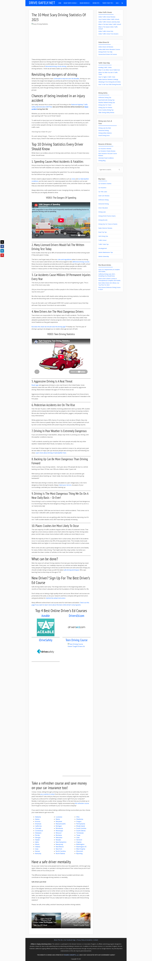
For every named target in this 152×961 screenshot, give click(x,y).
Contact (96, 940)
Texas (78, 835)
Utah (78, 837)
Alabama (38, 817)
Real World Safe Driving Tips (106, 100)
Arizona (37, 821)
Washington (80, 844)
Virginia (78, 842)
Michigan (59, 826)
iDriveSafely (45, 640)
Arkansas (38, 824)
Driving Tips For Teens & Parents (107, 224)
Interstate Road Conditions (106, 158)
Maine (58, 819)
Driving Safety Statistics (105, 133)
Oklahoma (79, 819)
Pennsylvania (80, 824)
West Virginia (80, 849)
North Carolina (61, 851)
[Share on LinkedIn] (2, 251)
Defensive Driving (103, 200)
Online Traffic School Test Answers (108, 34)
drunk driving (61, 66)
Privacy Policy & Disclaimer (84, 940)
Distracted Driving (103, 130)
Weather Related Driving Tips (106, 102)
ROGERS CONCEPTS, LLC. (71, 955)
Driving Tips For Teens (104, 105)
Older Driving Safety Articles (106, 112)
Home (59, 3)
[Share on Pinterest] (2, 255)
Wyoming (79, 853)
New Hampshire (61, 842)
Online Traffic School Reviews (106, 17)
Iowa (36, 849)
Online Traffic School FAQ (105, 31)
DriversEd (74, 616)
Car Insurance (102, 187)
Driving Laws (102, 212)
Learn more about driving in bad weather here (51, 453)
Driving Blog (101, 160)
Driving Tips (96, 3)
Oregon (78, 821)
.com (81, 616)
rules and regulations (64, 259)
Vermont (79, 840)
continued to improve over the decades (66, 79)
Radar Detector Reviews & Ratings (108, 79)
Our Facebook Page (69, 940)
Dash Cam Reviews (103, 196)
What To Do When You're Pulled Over (109, 70)
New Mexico (60, 847)
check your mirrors (65, 485)
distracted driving (51, 66)
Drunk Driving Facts (104, 135)
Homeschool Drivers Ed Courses (107, 54)
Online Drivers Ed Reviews (105, 47)
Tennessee (80, 833)
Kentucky (38, 853)
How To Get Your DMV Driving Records (109, 84)
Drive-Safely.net (42, 3)
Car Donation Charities (104, 183)
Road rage (35, 385)
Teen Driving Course (77, 640)
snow (73, 179)
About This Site (58, 940)
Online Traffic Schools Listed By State (109, 22)
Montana (59, 835)
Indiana (37, 847)
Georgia (37, 837)
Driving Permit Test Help (105, 52)
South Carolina (81, 828)
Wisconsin (79, 851)
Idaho (37, 842)
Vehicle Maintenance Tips (105, 252)
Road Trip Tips (102, 232)
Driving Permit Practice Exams (107, 216)
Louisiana (59, 817)
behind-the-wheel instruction (55, 598)
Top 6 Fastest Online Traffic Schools (108, 19)
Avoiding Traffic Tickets (105, 67)
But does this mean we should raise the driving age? (49, 327)
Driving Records (102, 220)
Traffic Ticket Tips (107, 3)
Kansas (37, 851)
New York (59, 849)
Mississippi (59, 831)
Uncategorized (102, 248)
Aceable (45, 616)
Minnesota (59, 828)
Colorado (38, 828)
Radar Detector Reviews (105, 228)
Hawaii (37, 840)
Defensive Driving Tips (104, 97)
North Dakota (60, 853)
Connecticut (39, 831)
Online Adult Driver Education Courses (109, 49)
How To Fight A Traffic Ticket (106, 77)
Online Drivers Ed (84, 3)
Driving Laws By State (104, 128)
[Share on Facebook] (2, 246)
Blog (117, 3)
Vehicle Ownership (103, 256)
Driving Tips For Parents (105, 107)
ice (79, 179)
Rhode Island (80, 826)
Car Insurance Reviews (104, 148)
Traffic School (102, 240)
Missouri (58, 833)
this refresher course (82, 803)
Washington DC (81, 847)
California (38, 826)
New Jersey (59, 844)
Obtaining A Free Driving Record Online (109, 82)
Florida (37, 835)
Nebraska (59, 837)
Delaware (38, 833)
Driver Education (103, 208)
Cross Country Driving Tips (106, 110)
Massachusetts (61, 824)
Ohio (77, 817)
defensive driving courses (81, 262)
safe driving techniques (71, 570)
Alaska (37, 819)
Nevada (58, 840)
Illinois (37, 844)
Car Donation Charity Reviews (106, 151)
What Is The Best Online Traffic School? (109, 24)
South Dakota (80, 831)
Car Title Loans (102, 191)
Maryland (59, 821)
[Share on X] (2, 242)
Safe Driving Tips (103, 236)
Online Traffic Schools (70, 3)
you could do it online (47, 794)
